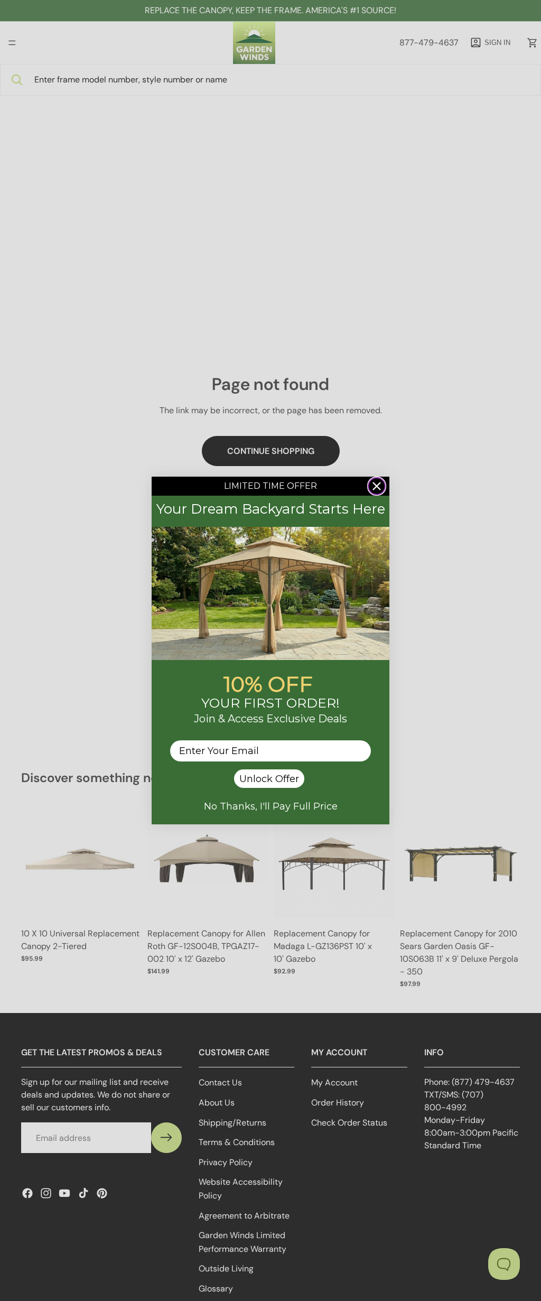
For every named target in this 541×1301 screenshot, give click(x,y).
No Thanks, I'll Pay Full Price (271, 806)
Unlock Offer (269, 779)
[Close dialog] (376, 486)
